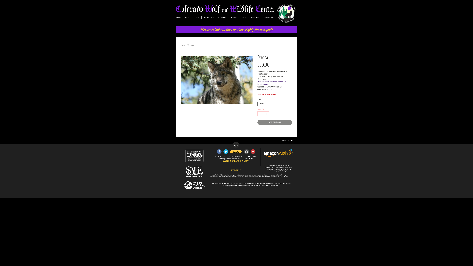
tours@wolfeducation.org (230, 159)
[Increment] (266, 114)
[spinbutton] (263, 114)
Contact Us (248, 159)
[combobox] (274, 104)
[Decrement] (259, 114)
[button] (236, 151)
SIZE (259, 99)
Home (183, 45)
